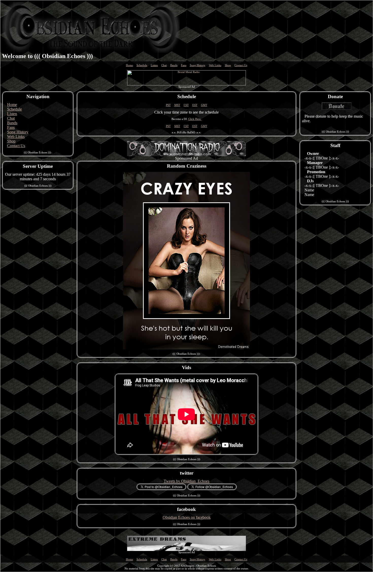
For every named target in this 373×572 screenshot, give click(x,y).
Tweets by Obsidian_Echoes (186, 481)
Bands (173, 65)
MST (177, 105)
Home (129, 65)
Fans (183, 65)
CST (186, 105)
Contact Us (240, 65)
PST (168, 105)
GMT (204, 105)
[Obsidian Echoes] (65, 27)
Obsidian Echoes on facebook (187, 517)
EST (194, 105)
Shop (228, 65)
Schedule (142, 65)
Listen (154, 65)
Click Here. (194, 119)
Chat (164, 65)
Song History (197, 65)
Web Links (215, 65)
